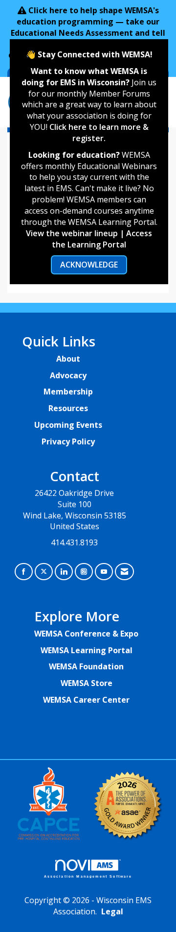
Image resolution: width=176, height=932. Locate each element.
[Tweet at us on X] (44, 571)
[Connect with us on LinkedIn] (64, 571)
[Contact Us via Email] (124, 571)
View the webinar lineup (72, 233)
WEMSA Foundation (86, 666)
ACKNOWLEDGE (89, 264)
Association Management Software (88, 876)
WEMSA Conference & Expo (86, 633)
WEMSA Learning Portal (86, 650)
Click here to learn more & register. (99, 133)
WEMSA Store (86, 683)
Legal (112, 911)
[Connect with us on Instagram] (84, 571)
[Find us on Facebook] (24, 571)
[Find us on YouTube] (104, 571)
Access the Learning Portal (102, 239)
